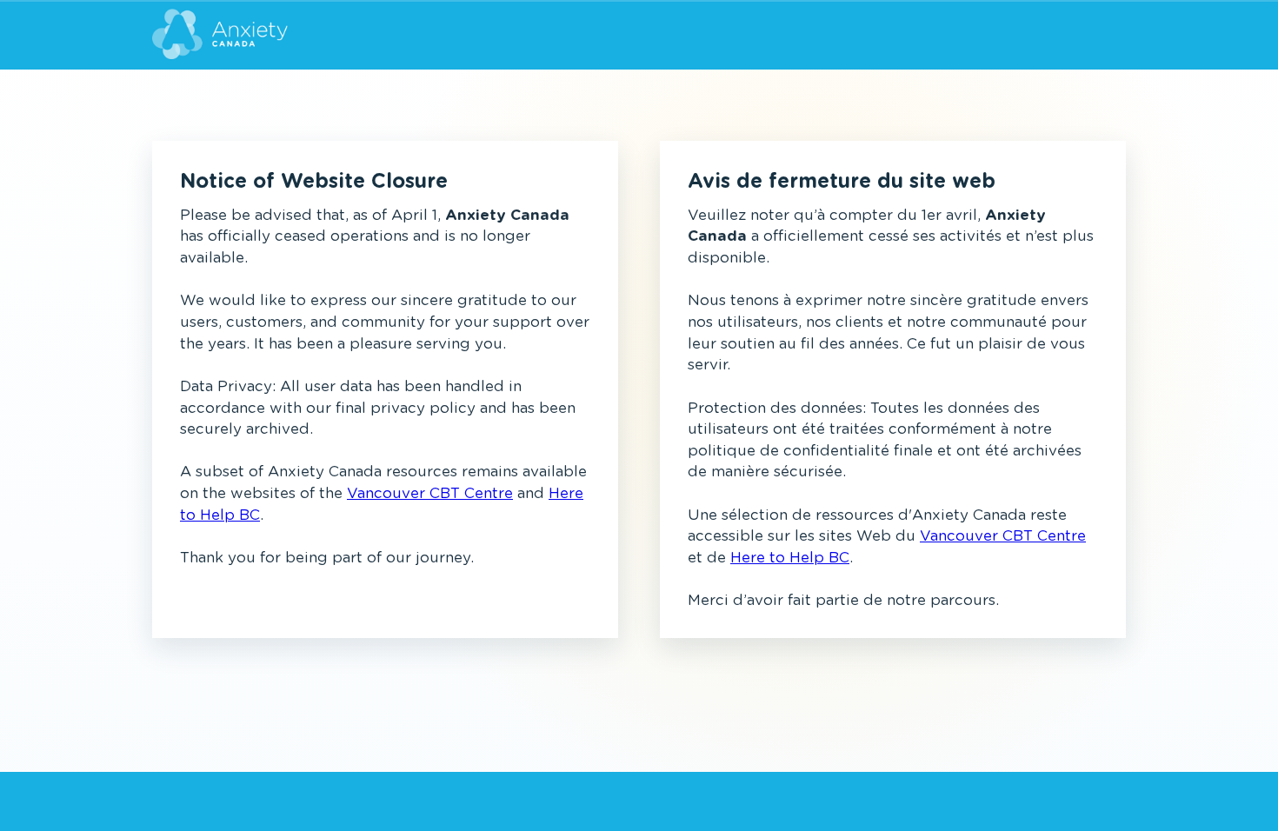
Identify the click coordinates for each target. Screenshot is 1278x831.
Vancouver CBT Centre (430, 493)
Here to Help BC (789, 557)
